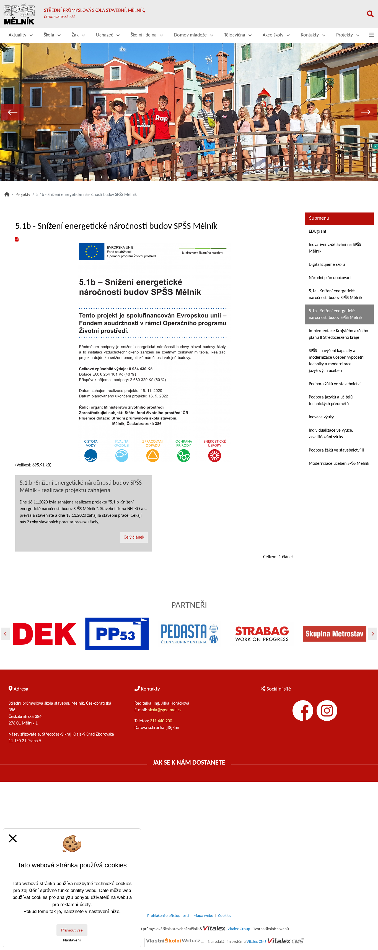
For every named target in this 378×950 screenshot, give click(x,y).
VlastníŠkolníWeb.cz (124, 942)
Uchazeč (105, 35)
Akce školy (273, 35)
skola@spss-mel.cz (164, 710)
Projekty (345, 35)
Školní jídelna (144, 35)
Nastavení (72, 940)
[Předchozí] (5, 634)
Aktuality (18, 35)
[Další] (372, 634)
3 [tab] (200, 174)
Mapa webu (203, 916)
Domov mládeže (191, 35)
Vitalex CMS (256, 942)
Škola (49, 35)
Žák (76, 35)
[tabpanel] (189, 112)
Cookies (224, 916)
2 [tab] (189, 174)
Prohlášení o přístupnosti (168, 916)
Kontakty (310, 35)
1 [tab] (178, 174)
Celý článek (134, 537)
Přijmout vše (72, 930)
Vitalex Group (238, 929)
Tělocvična (235, 35)
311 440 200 (161, 721)
